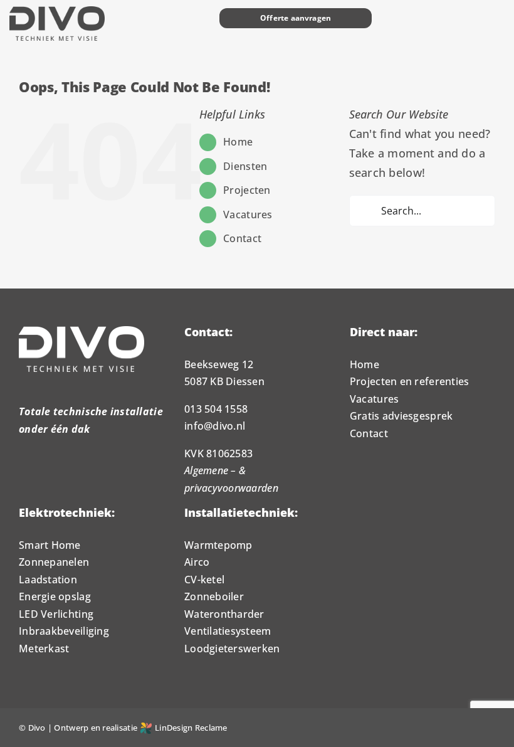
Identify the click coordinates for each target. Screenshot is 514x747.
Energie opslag (55, 596)
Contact (242, 238)
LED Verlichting (56, 614)
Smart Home (50, 545)
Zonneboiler (214, 596)
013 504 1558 (216, 409)
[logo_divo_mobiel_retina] (57, 11)
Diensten (245, 166)
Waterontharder (224, 614)
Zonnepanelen (54, 562)
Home (238, 142)
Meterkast (44, 648)
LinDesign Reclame (191, 727)
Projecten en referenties (409, 381)
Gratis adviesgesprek (401, 416)
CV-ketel (204, 579)
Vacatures (247, 214)
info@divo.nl (214, 426)
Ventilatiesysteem (227, 631)
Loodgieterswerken (232, 648)
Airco (196, 562)
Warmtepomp (218, 545)
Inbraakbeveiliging (64, 631)
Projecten (246, 190)
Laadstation (48, 579)
